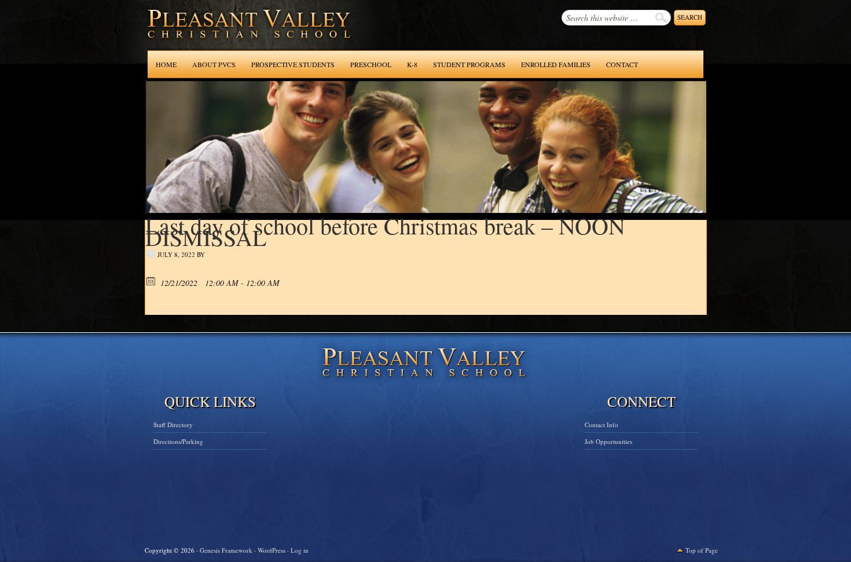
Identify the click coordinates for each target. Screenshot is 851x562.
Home (166, 64)
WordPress (271, 550)
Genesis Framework (226, 550)
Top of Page (701, 550)
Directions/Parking (178, 441)
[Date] (151, 280)
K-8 (412, 64)
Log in (300, 550)
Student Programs (469, 64)
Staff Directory (173, 424)
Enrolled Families (555, 64)
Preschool (370, 64)
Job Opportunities (608, 441)
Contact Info (601, 424)
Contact (622, 64)
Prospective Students (293, 64)
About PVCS (214, 64)
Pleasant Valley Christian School (219, 34)
